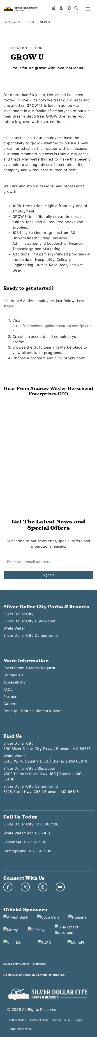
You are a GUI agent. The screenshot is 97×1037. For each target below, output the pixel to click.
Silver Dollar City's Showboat (29, 621)
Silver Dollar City (18, 614)
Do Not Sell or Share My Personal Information (34, 975)
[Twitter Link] (25, 887)
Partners (10, 696)
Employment (12, 22)
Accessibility (14, 682)
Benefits (30, 22)
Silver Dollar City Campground (30, 635)
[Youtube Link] (60, 887)
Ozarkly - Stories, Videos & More (32, 711)
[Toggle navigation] (87, 9)
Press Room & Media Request (29, 668)
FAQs (7, 689)
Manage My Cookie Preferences (24, 963)
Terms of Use (17, 1020)
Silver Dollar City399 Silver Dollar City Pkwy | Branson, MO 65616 (47, 746)
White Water (14, 628)
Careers (10, 703)
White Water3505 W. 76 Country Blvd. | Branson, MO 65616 (45, 758)
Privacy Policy (61, 1020)
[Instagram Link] (42, 887)
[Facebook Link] (7, 887)
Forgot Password (20, 1029)
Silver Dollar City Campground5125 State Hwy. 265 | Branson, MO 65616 (41, 789)
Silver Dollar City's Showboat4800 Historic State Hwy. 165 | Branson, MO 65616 (42, 773)
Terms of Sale (39, 1020)
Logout (79, 1020)
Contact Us (13, 675)
